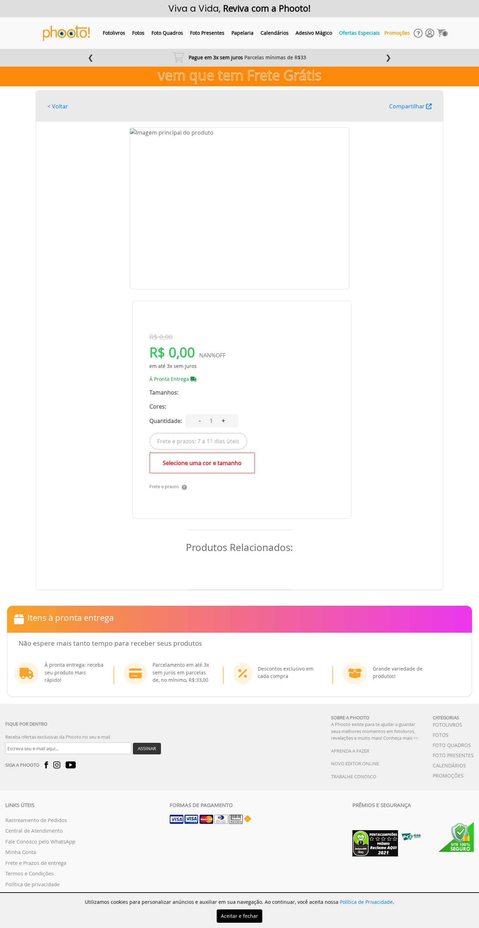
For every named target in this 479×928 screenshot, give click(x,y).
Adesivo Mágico (314, 32)
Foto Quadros (167, 32)
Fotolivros (114, 32)
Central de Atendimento (34, 830)
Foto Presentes (207, 32)
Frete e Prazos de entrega (35, 862)
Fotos (138, 32)
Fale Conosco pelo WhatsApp (40, 841)
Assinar (147, 748)
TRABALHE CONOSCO (353, 776)
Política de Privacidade (366, 902)
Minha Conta (20, 851)
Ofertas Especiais (359, 32)
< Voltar (57, 106)
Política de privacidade (32, 884)
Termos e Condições (29, 873)
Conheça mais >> (400, 738)
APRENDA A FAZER (350, 751)
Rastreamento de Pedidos (36, 819)
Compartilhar (407, 106)
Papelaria (242, 32)
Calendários (275, 32)
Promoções (397, 32)
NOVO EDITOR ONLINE (355, 763)
